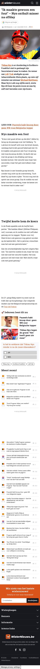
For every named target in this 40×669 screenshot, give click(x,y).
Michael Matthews (29, 80)
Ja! (9, 353)
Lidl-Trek (9, 74)
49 (32, 27)
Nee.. (9, 357)
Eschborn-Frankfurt (19, 364)
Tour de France (10, 307)
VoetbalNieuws (34, 658)
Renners (5, 616)
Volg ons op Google (11, 22)
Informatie (6, 622)
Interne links (8, 628)
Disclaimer (14, 658)
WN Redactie (8, 27)
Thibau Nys (6, 65)
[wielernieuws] (20, 636)
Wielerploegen (8, 610)
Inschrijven (32, 600)
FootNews (23, 658)
